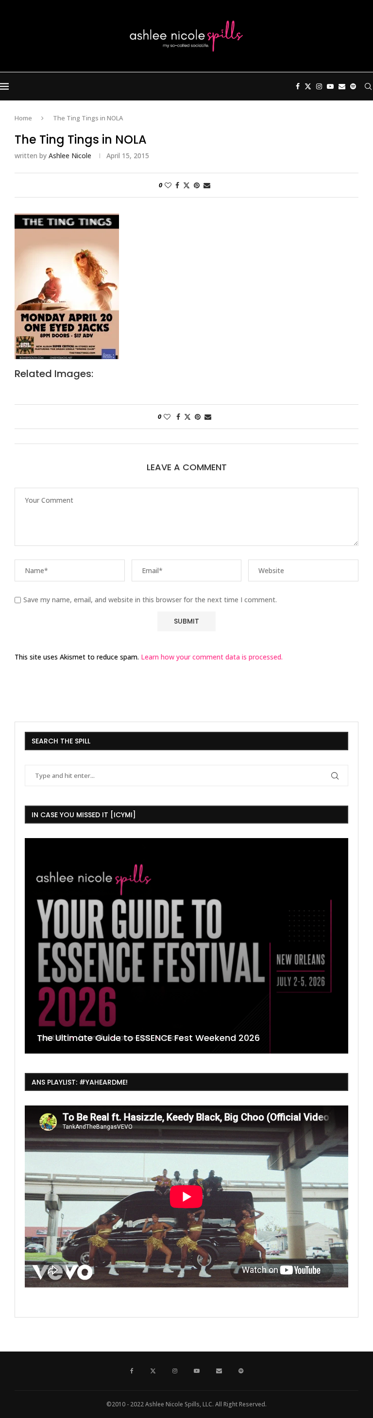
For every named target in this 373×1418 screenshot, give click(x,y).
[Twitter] (308, 86)
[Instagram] (319, 86)
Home (23, 118)
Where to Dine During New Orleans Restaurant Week (151, 1038)
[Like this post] (168, 185)
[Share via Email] (206, 185)
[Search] (368, 86)
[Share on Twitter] (186, 185)
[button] (33, 945)
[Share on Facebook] (177, 185)
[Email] (342, 86)
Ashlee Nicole (70, 155)
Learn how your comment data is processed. (212, 656)
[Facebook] (298, 86)
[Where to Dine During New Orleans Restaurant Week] (186, 946)
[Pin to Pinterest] (197, 185)
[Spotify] (353, 86)
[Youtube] (330, 86)
